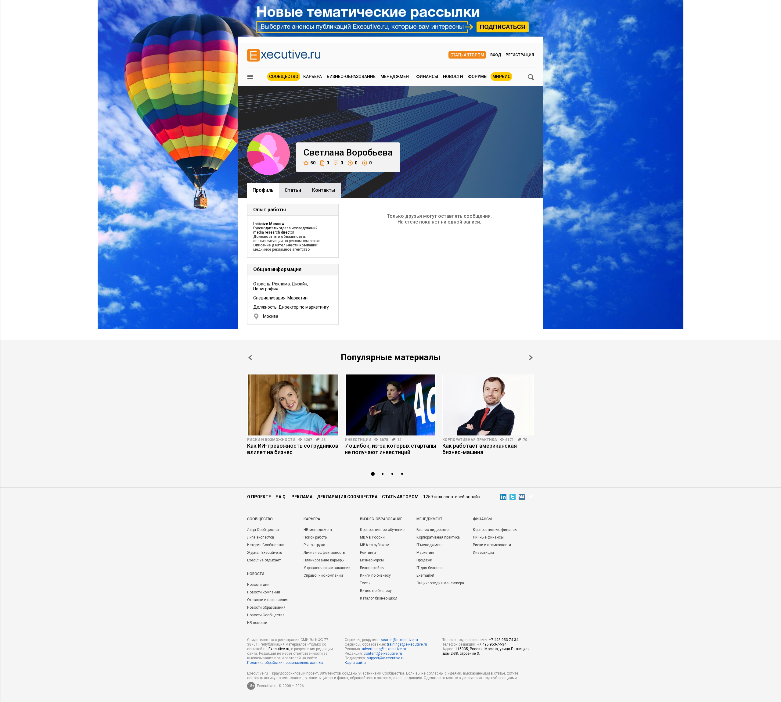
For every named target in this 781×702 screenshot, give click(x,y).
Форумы (478, 76)
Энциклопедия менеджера (440, 583)
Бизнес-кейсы (372, 568)
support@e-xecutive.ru (386, 658)
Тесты (365, 583)
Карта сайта (355, 663)
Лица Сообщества (263, 530)
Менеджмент (395, 76)
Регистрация (520, 54)
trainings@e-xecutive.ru (407, 644)
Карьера (312, 76)
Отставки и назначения (267, 600)
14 (399, 440)
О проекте (259, 496)
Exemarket (425, 575)
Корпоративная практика (469, 440)
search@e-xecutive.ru (399, 640)
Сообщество (283, 76)
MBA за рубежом (374, 545)
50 (313, 162)
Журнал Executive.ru (264, 552)
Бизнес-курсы (372, 560)
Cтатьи (293, 190)
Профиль (263, 190)
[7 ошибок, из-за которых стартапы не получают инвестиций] (390, 404)
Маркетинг (425, 552)
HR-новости (257, 623)
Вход (495, 54)
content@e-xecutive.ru (383, 653)
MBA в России (372, 537)
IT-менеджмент (429, 545)
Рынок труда (314, 545)
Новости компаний (263, 592)
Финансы (427, 76)
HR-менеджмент (318, 530)
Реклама (301, 496)
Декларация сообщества (347, 496)
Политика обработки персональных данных (285, 663)
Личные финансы (488, 537)
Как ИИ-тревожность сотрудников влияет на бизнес (292, 448)
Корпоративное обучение (382, 530)
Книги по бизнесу (375, 575)
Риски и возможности (271, 440)
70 (525, 440)
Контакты (323, 190)
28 (323, 440)
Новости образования (266, 607)
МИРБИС (501, 76)
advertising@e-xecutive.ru (384, 649)
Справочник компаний (323, 575)
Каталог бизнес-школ (378, 598)
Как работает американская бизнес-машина (479, 448)
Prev (250, 357)
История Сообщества (265, 545)
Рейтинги (368, 552)
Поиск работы (316, 537)
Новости (453, 76)
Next (531, 357)
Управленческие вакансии (327, 568)
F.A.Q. (281, 496)
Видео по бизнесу (376, 591)
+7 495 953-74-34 (503, 640)
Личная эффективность (324, 552)
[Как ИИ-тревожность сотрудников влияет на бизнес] (293, 404)
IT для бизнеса (429, 568)
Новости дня (258, 584)
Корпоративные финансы (495, 530)
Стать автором (467, 54)
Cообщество (260, 519)
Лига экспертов (260, 537)
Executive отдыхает (264, 560)
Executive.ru (278, 649)
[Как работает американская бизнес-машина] (488, 404)
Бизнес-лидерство (432, 530)
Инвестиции (358, 440)
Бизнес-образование (351, 76)
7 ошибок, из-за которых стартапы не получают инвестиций (390, 448)
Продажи (424, 560)
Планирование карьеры (324, 560)
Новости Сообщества (266, 615)
